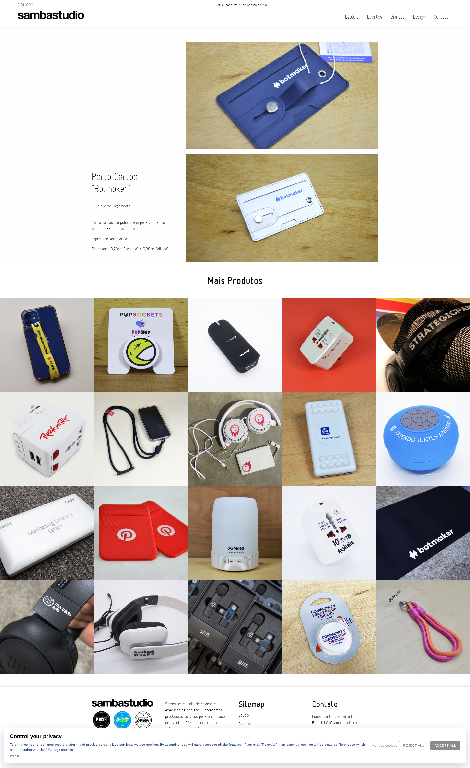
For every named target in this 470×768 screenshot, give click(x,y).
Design (419, 17)
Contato (441, 17)
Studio (244, 715)
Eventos (374, 17)
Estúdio (352, 17)
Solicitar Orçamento (114, 206)
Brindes (398, 17)
